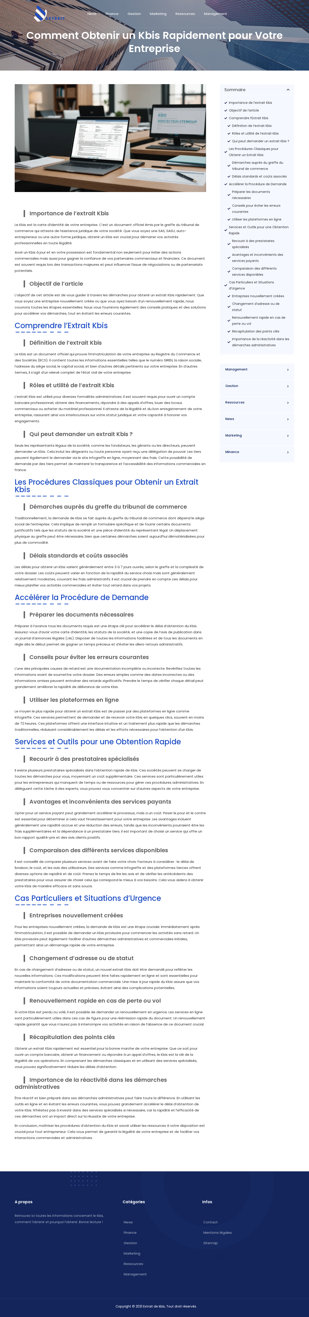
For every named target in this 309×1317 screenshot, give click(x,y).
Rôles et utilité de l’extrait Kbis (255, 133)
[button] (288, 89)
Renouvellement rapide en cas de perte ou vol (258, 320)
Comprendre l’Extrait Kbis (248, 118)
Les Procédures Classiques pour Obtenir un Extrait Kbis (253, 152)
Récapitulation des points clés (255, 331)
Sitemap (210, 1243)
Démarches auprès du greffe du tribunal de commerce (257, 165)
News (92, 13)
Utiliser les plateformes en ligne (256, 219)
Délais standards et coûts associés (259, 176)
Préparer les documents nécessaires (251, 195)
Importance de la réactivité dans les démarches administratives (260, 342)
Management (215, 13)
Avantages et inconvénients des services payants (257, 257)
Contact (210, 1222)
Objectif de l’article (244, 110)
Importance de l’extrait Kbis (250, 102)
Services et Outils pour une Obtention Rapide (259, 230)
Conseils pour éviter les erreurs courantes (256, 208)
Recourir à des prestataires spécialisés (253, 244)
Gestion (134, 13)
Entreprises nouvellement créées (258, 296)
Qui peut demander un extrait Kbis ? (260, 141)
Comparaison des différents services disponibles (254, 271)
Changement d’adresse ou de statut (256, 306)
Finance (112, 13)
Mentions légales (217, 1232)
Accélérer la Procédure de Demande (258, 184)
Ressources (185, 13)
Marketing (158, 13)
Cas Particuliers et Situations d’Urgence (251, 285)
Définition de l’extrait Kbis (252, 125)
